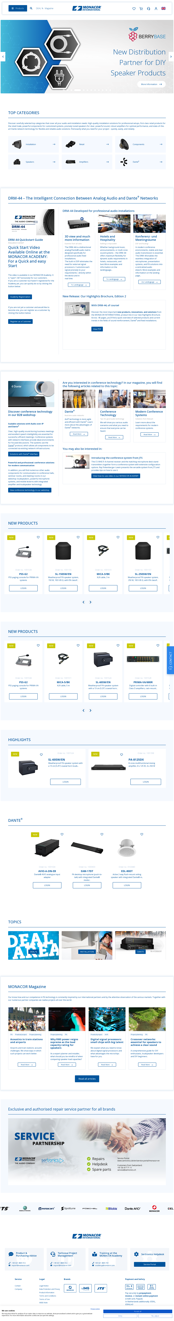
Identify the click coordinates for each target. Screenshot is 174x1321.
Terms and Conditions (47, 1296)
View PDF (97, 329)
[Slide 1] (63, 90)
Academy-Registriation (20, 297)
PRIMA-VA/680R (143, 682)
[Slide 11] (106, 90)
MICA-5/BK (63, 682)
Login (23, 588)
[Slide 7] (91, 90)
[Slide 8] (95, 90)
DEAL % (39, 8)
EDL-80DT (127, 871)
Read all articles (87, 1078)
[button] (156, 8)
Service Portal (150, 1264)
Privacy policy (95, 1309)
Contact (17, 1286)
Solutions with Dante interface (24, 454)
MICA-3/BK (103, 574)
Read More (27, 1064)
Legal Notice (44, 1286)
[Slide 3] (71, 90)
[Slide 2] (67, 90)
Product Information (46, 1292)
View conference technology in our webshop (30, 490)
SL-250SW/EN (143, 574)
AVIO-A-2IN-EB (47, 871)
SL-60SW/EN (103, 682)
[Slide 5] (79, 90)
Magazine (49, 8)
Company (18, 1289)
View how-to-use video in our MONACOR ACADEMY (115, 476)
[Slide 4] (75, 90)
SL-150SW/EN (63, 574)
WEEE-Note (43, 1302)
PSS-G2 (23, 574)
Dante (11, 445)
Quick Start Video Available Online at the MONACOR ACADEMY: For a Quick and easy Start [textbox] (29, 256)
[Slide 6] (85, 90)
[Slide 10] (102, 90)
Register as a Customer (20, 321)
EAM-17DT (87, 871)
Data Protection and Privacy (49, 1289)
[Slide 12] (110, 90)
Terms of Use (44, 1299)
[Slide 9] (99, 90)
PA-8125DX (136, 759)
